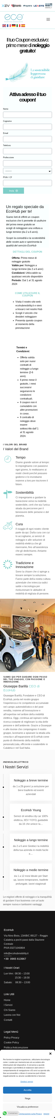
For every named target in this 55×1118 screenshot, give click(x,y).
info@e (8, 953)
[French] (9, 25)
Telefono (7, 145)
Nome (5, 109)
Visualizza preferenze (27, 1106)
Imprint (46, 1114)
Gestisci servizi (26, 1082)
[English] (4, 25)
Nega (27, 1098)
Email (5, 133)
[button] (50, 1053)
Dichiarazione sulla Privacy (30, 1114)
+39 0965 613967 (15, 958)
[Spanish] (23, 25)
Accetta (27, 1090)
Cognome (7, 121)
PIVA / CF (7, 177)
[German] (14, 25)
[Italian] (18, 25)
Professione (8, 157)
